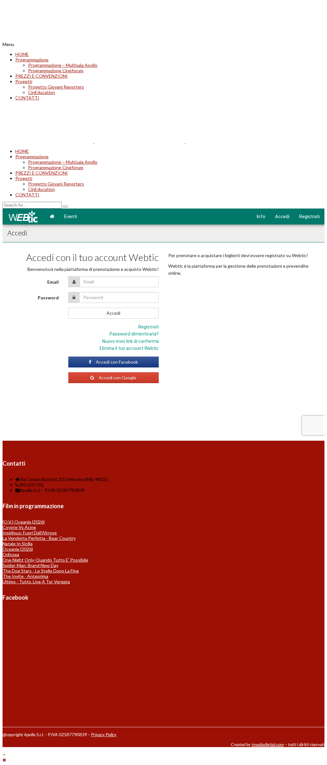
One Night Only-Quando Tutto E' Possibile (45, 560)
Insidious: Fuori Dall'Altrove (30, 532)
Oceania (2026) (18, 549)
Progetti (23, 81)
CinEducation (41, 92)
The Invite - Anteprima (25, 576)
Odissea (11, 554)
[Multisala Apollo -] (48, 39)
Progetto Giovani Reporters (56, 87)
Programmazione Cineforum (55, 70)
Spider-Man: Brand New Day (30, 565)
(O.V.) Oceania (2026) (24, 521)
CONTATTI (27, 97)
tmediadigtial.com (268, 744)
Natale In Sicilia (18, 543)
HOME (22, 54)
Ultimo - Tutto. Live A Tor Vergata (36, 581)
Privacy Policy (104, 734)
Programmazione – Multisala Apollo (62, 65)
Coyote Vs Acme (19, 527)
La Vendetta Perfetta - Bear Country (39, 538)
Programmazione (32, 59)
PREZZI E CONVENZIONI (41, 76)
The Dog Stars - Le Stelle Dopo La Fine (41, 570)
